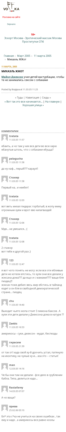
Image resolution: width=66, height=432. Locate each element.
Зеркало (11, 24)
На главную (52, 101)
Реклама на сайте (11, 17)
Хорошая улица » (33, 105)
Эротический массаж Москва (43, 38)
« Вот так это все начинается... (23, 101)
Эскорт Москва (13, 38)
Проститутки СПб (33, 41)
